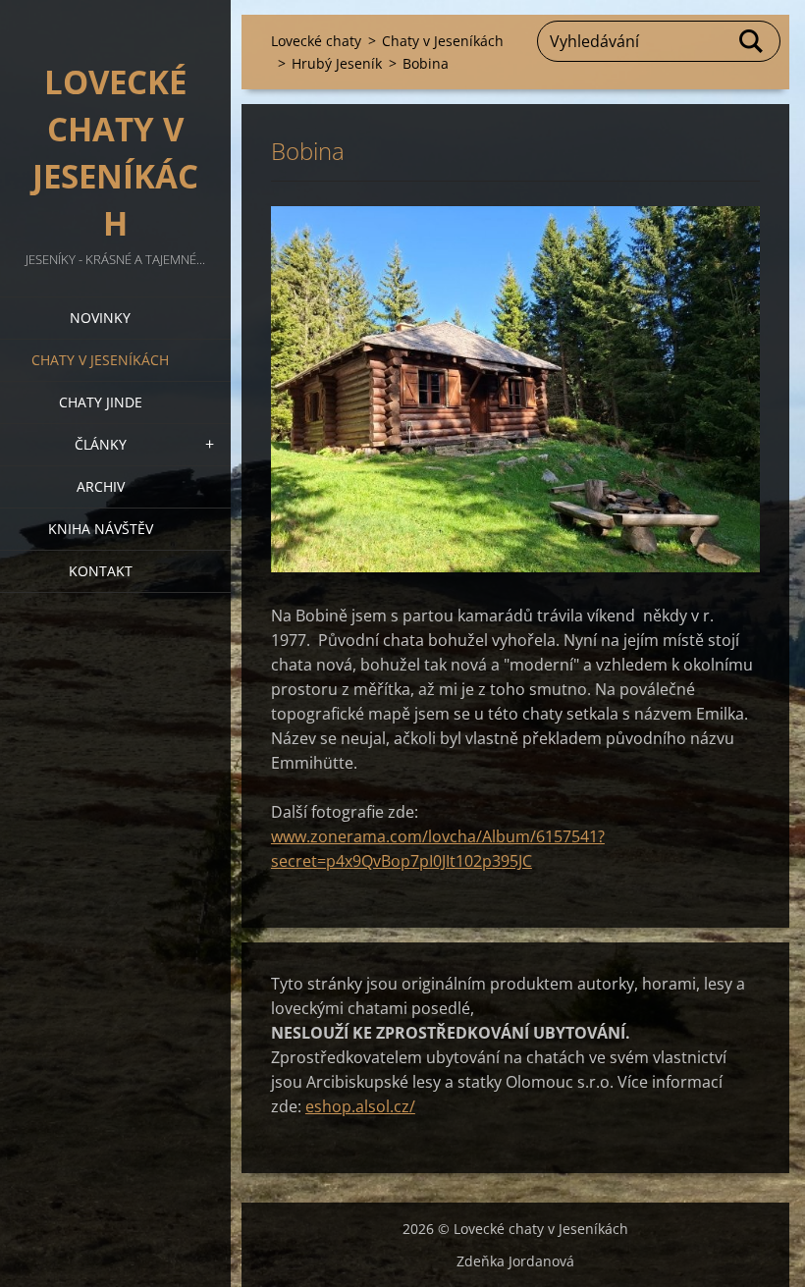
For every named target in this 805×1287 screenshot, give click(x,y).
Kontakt (101, 571)
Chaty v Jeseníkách (100, 359)
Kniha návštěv (100, 528)
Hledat (752, 41)
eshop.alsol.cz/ (360, 1106)
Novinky (100, 317)
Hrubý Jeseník (337, 63)
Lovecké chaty (316, 40)
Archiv (101, 486)
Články (101, 444)
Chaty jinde (100, 402)
